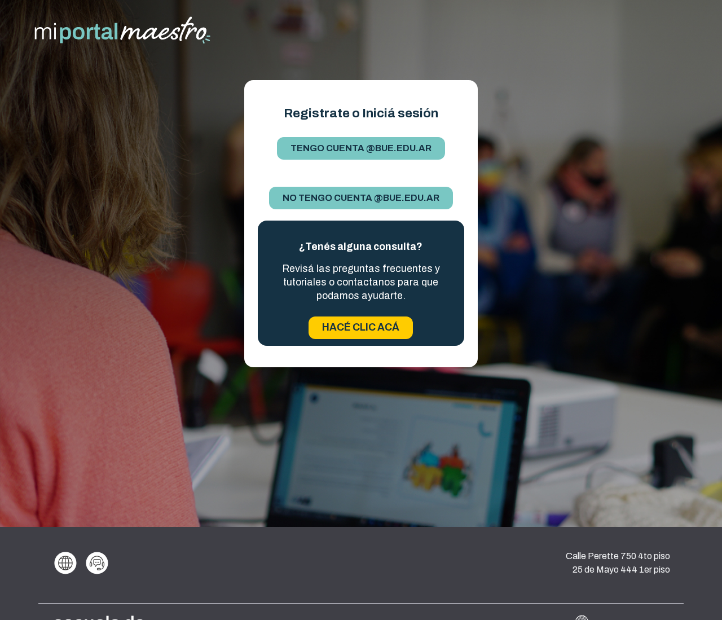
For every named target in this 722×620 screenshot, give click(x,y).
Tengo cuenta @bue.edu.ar (361, 148)
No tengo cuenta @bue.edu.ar (361, 198)
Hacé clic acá (360, 327)
